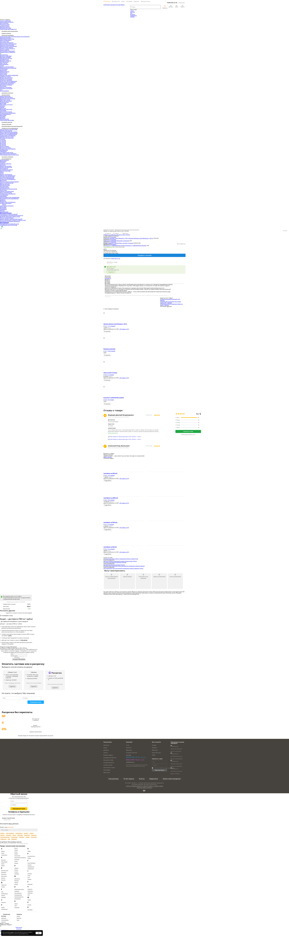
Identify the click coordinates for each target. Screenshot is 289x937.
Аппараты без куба (5, 28)
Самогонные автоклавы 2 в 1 (8, 29)
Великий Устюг (4, 870)
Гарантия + (137, 1)
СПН (7, 41)
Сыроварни (3, 196)
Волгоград (3, 874)
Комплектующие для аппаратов (20, 36)
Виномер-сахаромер (123, 241)
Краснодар (20, 835)
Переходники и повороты (7, 52)
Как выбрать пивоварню (7, 156)
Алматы (19, 914)
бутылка (132, 14)
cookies (12, 932)
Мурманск (33, 835)
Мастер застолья (145, 1)
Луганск (16, 872)
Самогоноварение (5, 21)
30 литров (3, 144)
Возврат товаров (108, 755)
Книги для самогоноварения (8, 81)
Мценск (16, 884)
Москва (2, 833)
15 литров (3, 141)
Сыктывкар (33, 837)
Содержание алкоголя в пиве (8, 225)
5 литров (2, 139)
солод (132, 11)
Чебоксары (30, 891)
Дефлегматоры (4, 46)
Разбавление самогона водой (9, 214)
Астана (3, 916)
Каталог (112, 230)
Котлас (16, 861)
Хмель (2, 172)
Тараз (18, 920)
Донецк (3, 886)
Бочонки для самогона (6, 138)
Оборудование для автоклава (8, 129)
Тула (29, 877)
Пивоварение (4, 150)
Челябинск (30, 893)
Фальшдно (10, 42)
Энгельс (29, 904)
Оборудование (4, 160)
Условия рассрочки (108, 762)
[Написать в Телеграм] (2, 227)
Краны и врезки (4, 50)
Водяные (2, 118)
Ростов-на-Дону (31, 856)
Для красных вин (5, 185)
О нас (127, 745)
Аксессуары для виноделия (131, 230)
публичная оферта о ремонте (144, 787)
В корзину (107, 331)
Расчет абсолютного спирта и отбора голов (13, 220)
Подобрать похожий (144, 255)
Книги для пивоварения (7, 178)
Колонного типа (4, 24)
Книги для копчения (6, 112)
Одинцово (107, 1)
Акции (4, 204)
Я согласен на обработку (164, 768)
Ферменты (3, 201)
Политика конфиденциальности (134, 786)
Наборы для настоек (6, 58)
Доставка (105, 750)
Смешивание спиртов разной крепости (11, 215)
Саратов (29, 865)
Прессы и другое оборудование (9, 182)
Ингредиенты (4, 55)
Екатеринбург (19, 833)
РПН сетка (3, 41)
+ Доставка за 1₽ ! (124, 329)
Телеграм (154, 747)
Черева (2, 107)
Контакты (128, 747)
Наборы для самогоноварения (9, 75)
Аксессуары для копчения (7, 98)
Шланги (11, 47)
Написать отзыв (188, 431)
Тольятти (30, 873)
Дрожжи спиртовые (6, 56)
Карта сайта (106, 772)
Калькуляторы (4, 212)
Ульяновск (30, 884)
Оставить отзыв (107, 765)
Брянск (3, 865)
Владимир (3, 872)
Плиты (2, 65)
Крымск (16, 863)
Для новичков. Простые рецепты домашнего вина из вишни (121, 568)
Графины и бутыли (5, 76)
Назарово (16, 891)
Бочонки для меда (5, 147)
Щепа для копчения (6, 101)
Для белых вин (4, 186)
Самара (27, 837)
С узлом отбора (4, 25)
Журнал (2, 210)
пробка (132, 17)
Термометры (3, 73)
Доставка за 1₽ (116, 1)
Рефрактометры (4, 71)
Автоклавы (3, 115)
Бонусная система (108, 760)
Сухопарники (13, 46)
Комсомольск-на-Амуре (20, 857)
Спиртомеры (4, 69)
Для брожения (4, 62)
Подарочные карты (5, 203)
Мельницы (3, 161)
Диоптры (2, 45)
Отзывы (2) (108, 278)
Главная (106, 230)
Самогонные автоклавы (7, 120)
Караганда (3, 918)
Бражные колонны (5, 38)
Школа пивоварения (6, 158)
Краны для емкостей (6, 167)
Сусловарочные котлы (6, 152)
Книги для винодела (6, 192)
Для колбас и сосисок (6, 104)
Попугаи (12, 48)
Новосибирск (17, 898)
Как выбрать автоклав (7, 122)
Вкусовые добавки (5, 57)
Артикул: (107, 244)
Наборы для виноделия (7, 191)
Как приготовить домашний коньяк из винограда (117, 561)
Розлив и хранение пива (7, 177)
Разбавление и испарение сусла (9, 224)
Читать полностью (113, 433)
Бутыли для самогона (6, 77)
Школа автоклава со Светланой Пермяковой (12, 126)
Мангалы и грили (5, 100)
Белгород (3, 860)
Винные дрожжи (5, 184)
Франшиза (129, 750)
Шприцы (2, 106)
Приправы (3, 110)
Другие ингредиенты (6, 174)
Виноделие (3, 180)
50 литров (3, 145)
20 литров (3, 143)
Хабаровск (14, 839)
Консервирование (5, 114)
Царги (9, 40)
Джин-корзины (4, 44)
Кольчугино (17, 855)
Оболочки (3, 108)
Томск (29, 875)
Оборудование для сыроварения (9, 197)
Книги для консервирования (8, 134)
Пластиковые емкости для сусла (9, 155)
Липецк (16, 870)
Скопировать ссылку (7, 615)
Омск (15, 905)
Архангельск (4, 855)
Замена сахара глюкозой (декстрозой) (11, 219)
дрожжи (132, 12)
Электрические (4, 119)
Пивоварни (3, 151)
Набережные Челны (19, 889)
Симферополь (31, 866)
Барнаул (26, 833)
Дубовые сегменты (5, 61)
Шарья (29, 899)
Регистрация (106, 770)
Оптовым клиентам (131, 752)
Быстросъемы (4, 47)
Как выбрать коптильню (7, 93)
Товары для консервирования (9, 133)
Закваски (2, 200)
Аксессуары (3, 74)
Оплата (123, 1)
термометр (133, 15)
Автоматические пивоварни (8, 153)
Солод (2, 173)
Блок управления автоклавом (8, 132)
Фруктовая (3, 103)
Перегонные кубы (5, 36)
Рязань (29, 858)
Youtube (154, 745)
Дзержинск (3, 885)
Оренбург (21, 837)
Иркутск (2, 835)
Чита (29, 894)
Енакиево (3, 897)
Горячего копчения (5, 87)
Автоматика (3, 42)
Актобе (18, 916)
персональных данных (170, 768)
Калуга (16, 848)
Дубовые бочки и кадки (7, 137)
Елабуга (3, 895)
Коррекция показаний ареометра (10, 221)
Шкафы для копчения (6, 97)
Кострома (16, 859)
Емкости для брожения (6, 67)
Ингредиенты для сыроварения (9, 198)
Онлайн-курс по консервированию (10, 128)
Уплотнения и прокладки (7, 51)
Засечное (3, 902)
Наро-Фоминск (18, 893)
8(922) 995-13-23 (132, 757)
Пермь (29, 851)
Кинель (16, 850)
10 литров (3, 140)
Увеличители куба (5, 39)
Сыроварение (4, 195)
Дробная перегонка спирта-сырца (10, 216)
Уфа (9, 839)
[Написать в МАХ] (1, 228)
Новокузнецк (14, 837)
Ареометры (3, 70)
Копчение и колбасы (6, 85)
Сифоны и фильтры (5, 163)
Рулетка (141, 779)
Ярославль (30, 909)
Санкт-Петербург (10, 833)
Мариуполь (17, 878)
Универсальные (4, 188)
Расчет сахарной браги (7, 218)
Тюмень (29, 879)
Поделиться (125, 233)
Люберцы (16, 873)
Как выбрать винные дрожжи (112, 565)
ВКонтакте (155, 750)
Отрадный (16, 907)
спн (131, 13)
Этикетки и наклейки (6, 80)
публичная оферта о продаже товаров (153, 786)
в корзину (113, 237)
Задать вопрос (107, 457)
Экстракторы (12, 44)
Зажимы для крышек (6, 131)
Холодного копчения (6, 88)
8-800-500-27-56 (172, 3)
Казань (3, 907)
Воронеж (3, 880)
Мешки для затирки (5, 166)
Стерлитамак (31, 868)
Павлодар (19, 918)
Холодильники (10, 45)
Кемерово (8, 835)
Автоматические (5, 27)
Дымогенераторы (5, 96)
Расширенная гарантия (109, 757)
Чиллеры (2, 162)
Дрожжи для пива (5, 171)
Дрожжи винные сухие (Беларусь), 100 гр (141, 238)
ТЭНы (12, 39)
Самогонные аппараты (6, 22)
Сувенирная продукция (7, 83)
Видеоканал (153, 779)
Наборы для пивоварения (7, 176)
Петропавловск (4, 920)
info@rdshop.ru (130, 762)
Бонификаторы (4, 59)
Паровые (2, 116)
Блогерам (128, 755)
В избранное (182, 244)
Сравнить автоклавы (6, 124)
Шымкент (3, 922)
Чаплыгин (30, 889)
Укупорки (3, 165)
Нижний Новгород (5, 837)
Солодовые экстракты (6, 169)
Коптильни (3, 86)
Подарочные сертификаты (8, 82)
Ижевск (31, 833)
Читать (135, 561)
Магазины (106, 745)
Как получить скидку (109, 767)
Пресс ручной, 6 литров (126, 243)
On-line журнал (129, 779)
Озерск (16, 903)
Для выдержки (4, 64)
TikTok (153, 755)
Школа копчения (6, 95)
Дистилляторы (4, 23)
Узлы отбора (4, 40)
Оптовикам (129, 1)
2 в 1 (1, 89)
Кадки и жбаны (4, 146)
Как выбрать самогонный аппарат (10, 31)
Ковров (16, 853)
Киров (14, 835)
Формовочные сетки (6, 109)
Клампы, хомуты (5, 48)
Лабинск (16, 868)
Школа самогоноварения (8, 35)
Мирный (16, 880)
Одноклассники (156, 752)
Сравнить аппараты (6, 33)
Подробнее (111, 272)
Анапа (2, 853)
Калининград (4, 909)
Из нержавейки (4, 91)
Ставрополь (3, 839)
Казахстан (6, 914)
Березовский (4, 861)
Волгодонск (4, 876)
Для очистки (3, 63)
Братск (2, 863)
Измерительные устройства (8, 68)
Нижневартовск (18, 895)
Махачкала (27, 835)
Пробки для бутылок (6, 79)
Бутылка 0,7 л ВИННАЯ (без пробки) (136, 245)
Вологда (3, 878)
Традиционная (4, 102)
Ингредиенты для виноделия (8, 189)
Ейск (2, 891)
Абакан (3, 851)
